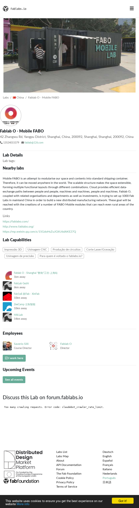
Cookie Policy (65, 478)
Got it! (123, 500)
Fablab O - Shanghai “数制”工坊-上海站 (36, 273)
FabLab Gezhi (21, 283)
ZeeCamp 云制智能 (24, 304)
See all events (14, 379)
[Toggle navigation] (131, 8)
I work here (15, 358)
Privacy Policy (65, 482)
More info (23, 503)
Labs (6, 97)
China (20, 97)
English (107, 456)
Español (108, 460)
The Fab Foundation (68, 473)
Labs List (61, 452)
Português (109, 478)
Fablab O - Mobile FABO (43, 97)
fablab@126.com (34, 143)
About (60, 460)
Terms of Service (66, 486)
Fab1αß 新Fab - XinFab (26, 294)
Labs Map (62, 456)
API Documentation (68, 465)
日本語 (107, 482)
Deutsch (108, 452)
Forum (60, 469)
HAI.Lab (18, 315)
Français (108, 465)
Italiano (107, 469)
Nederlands (110, 473)
